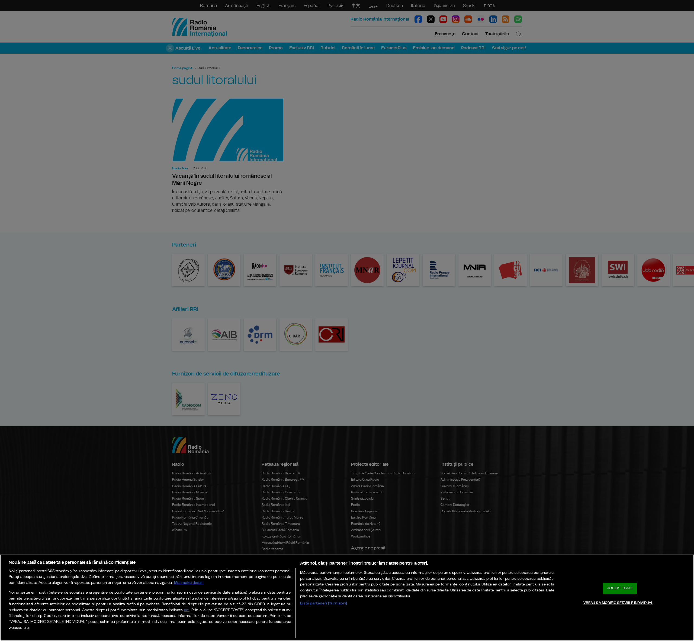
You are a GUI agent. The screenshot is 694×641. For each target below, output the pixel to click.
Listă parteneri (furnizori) (323, 603)
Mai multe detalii (189, 583)
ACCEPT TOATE (620, 588)
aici (186, 610)
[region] (347, 597)
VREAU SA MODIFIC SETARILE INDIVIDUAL (618, 602)
